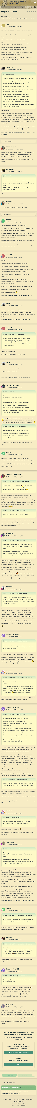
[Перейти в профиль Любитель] (3, 203)
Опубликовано (14, 26)
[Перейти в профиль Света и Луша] (3, 148)
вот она (29, 1010)
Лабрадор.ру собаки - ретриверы (17, 2)
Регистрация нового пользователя (18, 1052)
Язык (4, 1099)
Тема (10, 1099)
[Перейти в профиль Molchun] (3, 909)
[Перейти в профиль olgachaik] (3, 535)
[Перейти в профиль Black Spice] (3, 68)
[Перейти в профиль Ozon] (3, 304)
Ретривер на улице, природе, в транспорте (22, 18)
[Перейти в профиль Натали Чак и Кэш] (3, 386)
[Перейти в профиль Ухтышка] (3, 672)
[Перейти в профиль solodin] (3, 221)
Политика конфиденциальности (23, 1099)
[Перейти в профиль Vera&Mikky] (3, 170)
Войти (18, 1064)
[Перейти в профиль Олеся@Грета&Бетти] (3, 476)
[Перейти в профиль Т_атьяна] (3, 1006)
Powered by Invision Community (18, 1105)
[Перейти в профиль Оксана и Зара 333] (3, 635)
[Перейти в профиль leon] (3, 25)
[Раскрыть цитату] (4, 74)
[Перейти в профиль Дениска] (3, 938)
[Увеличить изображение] (16, 292)
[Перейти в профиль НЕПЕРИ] (3, 256)
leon (6, 16)
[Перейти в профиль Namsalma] (3, 588)
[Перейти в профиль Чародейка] (3, 843)
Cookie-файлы (18, 1101)
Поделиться (9, 1075)
